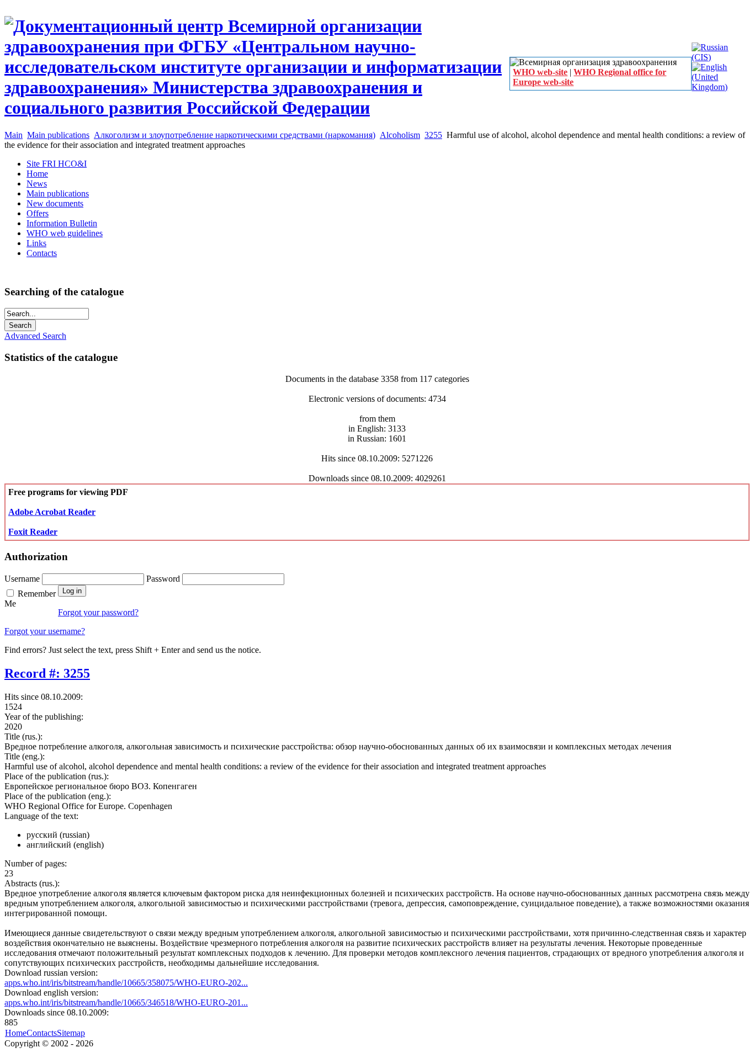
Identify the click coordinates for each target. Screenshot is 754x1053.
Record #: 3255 (47, 673)
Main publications (58, 135)
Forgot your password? (98, 612)
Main (13, 135)
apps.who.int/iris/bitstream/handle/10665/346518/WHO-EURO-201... (126, 1002)
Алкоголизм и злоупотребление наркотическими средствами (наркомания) (234, 135)
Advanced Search (35, 336)
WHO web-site (540, 72)
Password (164, 578)
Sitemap (71, 1033)
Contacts (41, 1033)
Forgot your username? (44, 631)
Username (23, 578)
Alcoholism (400, 135)
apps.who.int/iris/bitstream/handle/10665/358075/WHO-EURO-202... (126, 982)
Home (15, 1033)
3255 (433, 135)
